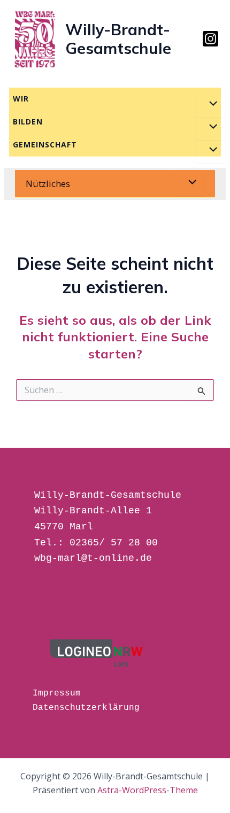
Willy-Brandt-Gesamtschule (118, 39)
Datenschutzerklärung (86, 708)
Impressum (57, 693)
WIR (21, 98)
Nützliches (48, 183)
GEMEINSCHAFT (45, 144)
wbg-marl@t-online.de (93, 558)
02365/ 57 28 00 (114, 542)
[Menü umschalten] (210, 104)
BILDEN (28, 121)
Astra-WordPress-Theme (147, 790)
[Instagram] (210, 39)
